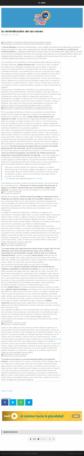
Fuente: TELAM (6, 391)
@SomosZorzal (52, 339)
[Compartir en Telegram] (28, 402)
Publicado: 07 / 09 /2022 (10, 35)
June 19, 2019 (37, 178)
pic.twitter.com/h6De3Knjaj (14, 176)
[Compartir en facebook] (4, 402)
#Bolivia (52, 174)
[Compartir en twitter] (12, 402)
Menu (43, 3)
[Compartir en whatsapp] (20, 402)
